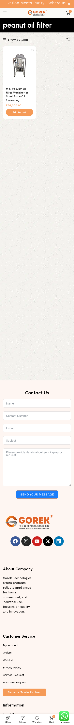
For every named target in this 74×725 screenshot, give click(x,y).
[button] (19, 112)
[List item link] (37, 645)
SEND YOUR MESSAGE (37, 494)
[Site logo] (37, 13)
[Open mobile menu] (5, 13)
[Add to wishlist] (32, 49)
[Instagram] (26, 541)
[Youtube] (37, 541)
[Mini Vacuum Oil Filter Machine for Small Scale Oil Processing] (19, 65)
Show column (17, 39)
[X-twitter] (48, 541)
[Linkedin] (59, 541)
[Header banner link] (31, 4)
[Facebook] (15, 541)
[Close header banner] (69, 4)
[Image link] (28, 522)
